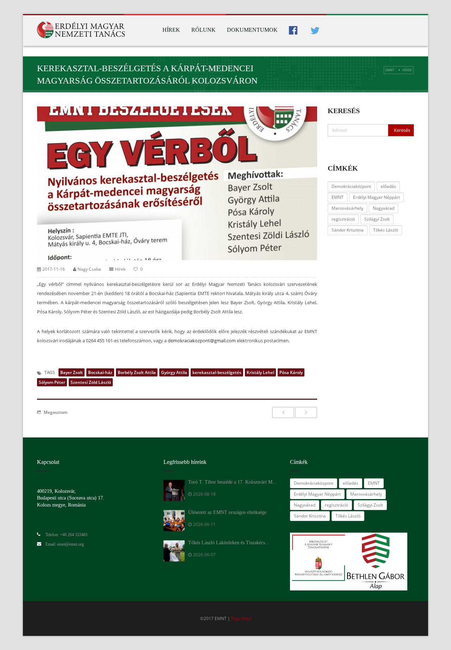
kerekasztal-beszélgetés (216, 372)
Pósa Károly (291, 372)
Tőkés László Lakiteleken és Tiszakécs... (228, 542)
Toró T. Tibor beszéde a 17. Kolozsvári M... (232, 482)
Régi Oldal (241, 618)
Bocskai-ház (100, 372)
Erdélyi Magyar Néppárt (376, 197)
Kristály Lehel (260, 372)
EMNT (389, 70)
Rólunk (203, 30)
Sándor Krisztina (348, 230)
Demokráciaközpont (351, 186)
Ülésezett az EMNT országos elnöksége (227, 512)
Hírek (171, 30)
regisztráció (343, 219)
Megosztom (55, 412)
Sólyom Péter (52, 382)
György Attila (174, 372)
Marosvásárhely (347, 208)
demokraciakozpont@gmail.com (202, 340)
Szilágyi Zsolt (377, 219)
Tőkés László (385, 230)
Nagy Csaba (89, 269)
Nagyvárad (383, 208)
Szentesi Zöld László (90, 382)
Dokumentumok (252, 30)
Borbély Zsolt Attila (137, 372)
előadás (388, 186)
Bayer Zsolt (71, 372)
